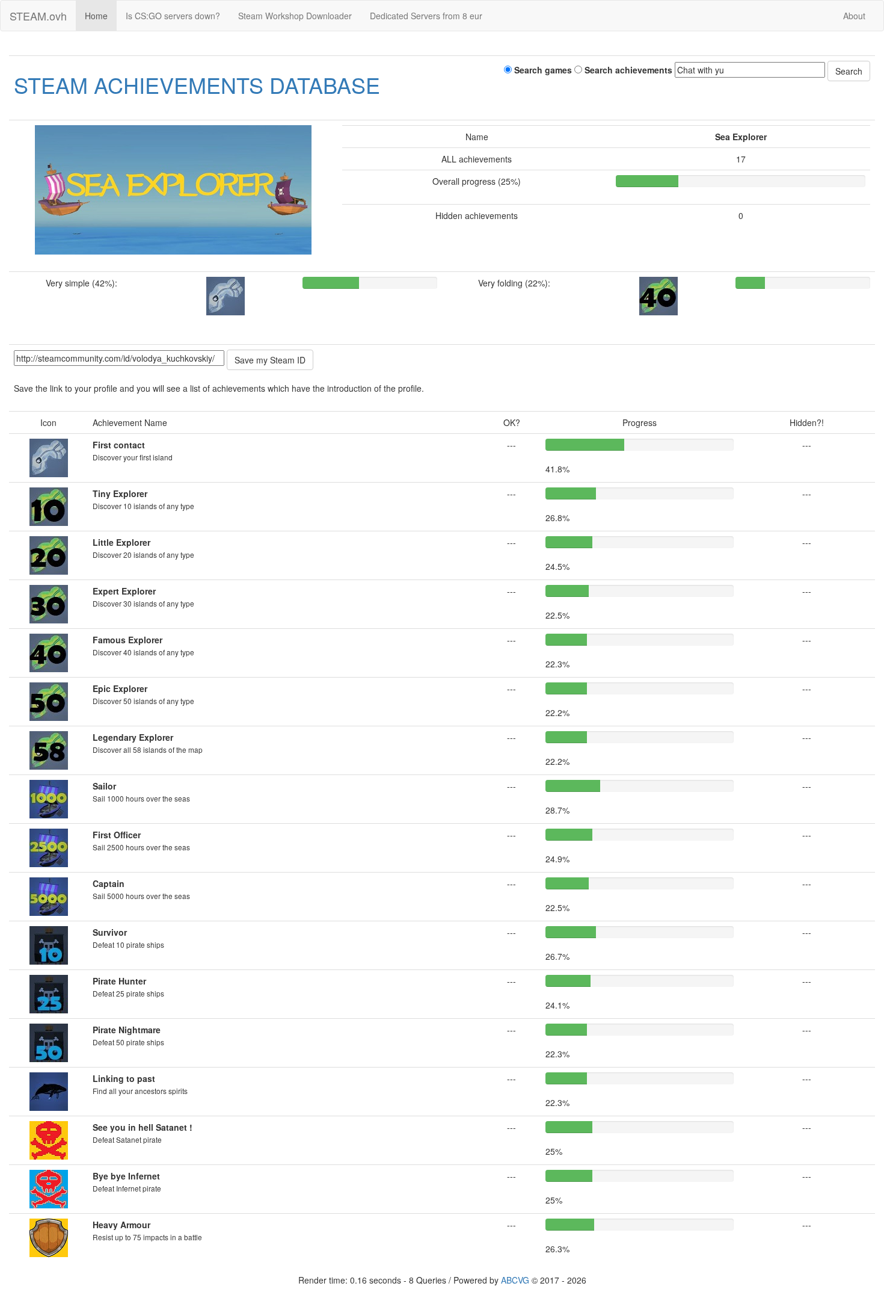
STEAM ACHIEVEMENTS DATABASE (197, 84)
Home (96, 16)
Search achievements (627, 70)
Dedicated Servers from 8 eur (426, 16)
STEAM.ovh (38, 15)
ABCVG (515, 1280)
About (854, 16)
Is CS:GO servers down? (173, 16)
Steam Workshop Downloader (295, 16)
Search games (542, 70)
